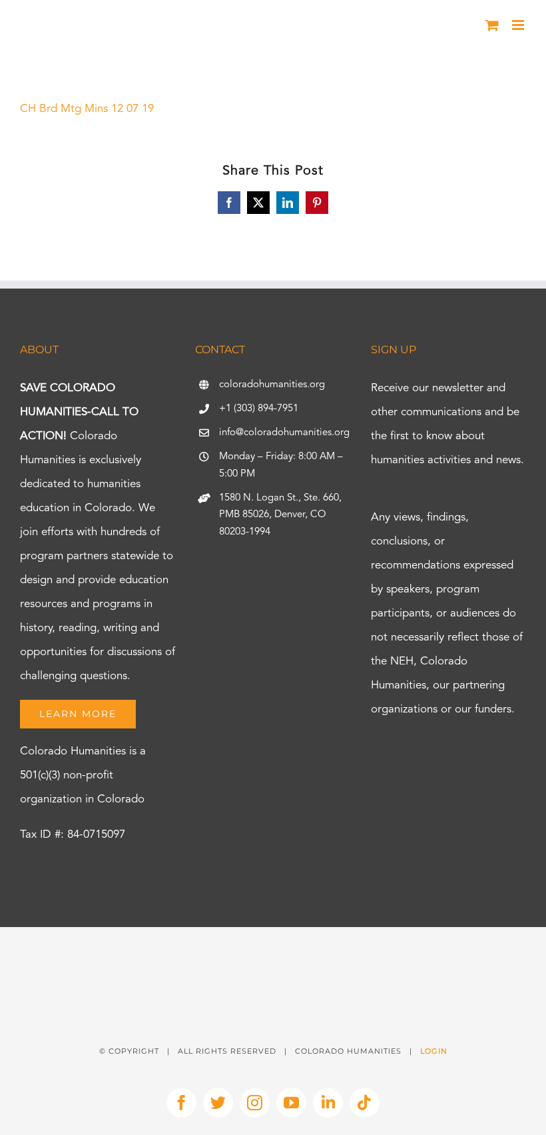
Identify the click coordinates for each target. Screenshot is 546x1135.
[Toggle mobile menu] (519, 25)
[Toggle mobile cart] (492, 25)
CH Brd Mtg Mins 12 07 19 (87, 109)
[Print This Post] (273, 950)
